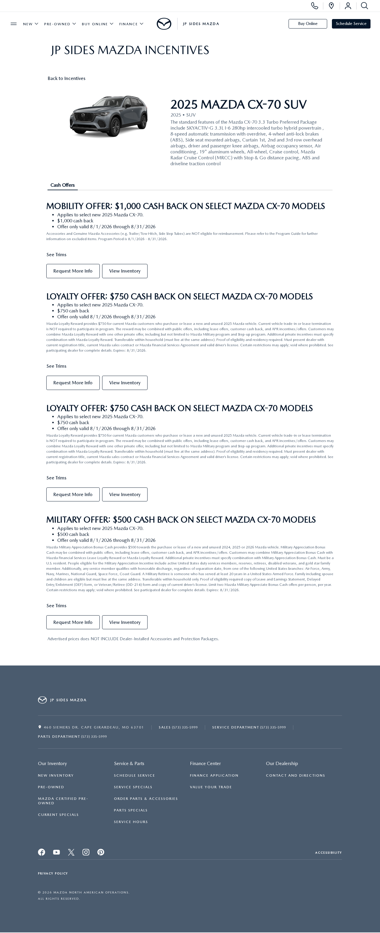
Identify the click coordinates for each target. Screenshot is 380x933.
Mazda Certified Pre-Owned (63, 801)
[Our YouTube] (71, 854)
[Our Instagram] (86, 854)
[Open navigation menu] (14, 23)
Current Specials (58, 815)
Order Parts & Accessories (146, 799)
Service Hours (131, 822)
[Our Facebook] (42, 854)
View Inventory (124, 271)
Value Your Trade (211, 787)
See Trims (56, 254)
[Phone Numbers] (314, 6)
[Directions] (331, 5)
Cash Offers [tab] (62, 185)
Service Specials (133, 787)
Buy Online (95, 24)
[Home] (164, 24)
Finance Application (214, 775)
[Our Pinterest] (101, 854)
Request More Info (73, 271)
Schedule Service (351, 23)
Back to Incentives (67, 78)
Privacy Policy (53, 873)
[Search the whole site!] (363, 5)
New (28, 24)
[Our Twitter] (57, 854)
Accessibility (328, 852)
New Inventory (56, 775)
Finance (128, 24)
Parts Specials (131, 810)
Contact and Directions (295, 775)
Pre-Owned (57, 24)
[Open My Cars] (348, 6)
